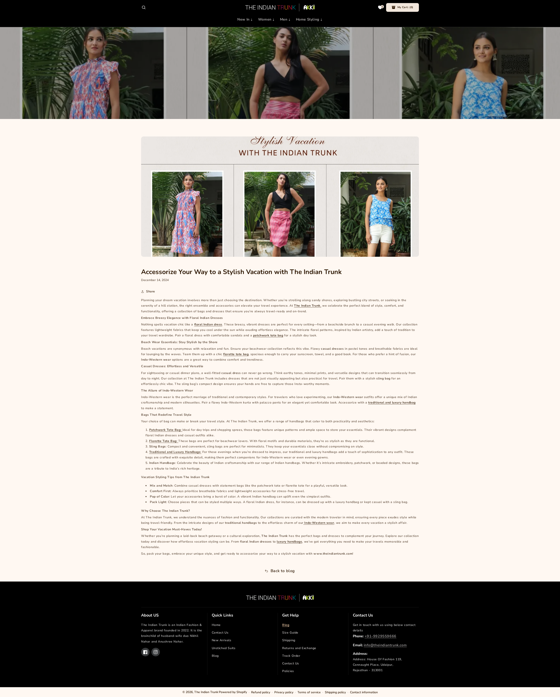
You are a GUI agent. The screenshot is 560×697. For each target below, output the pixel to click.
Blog (215, 656)
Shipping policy (335, 692)
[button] (143, 7)
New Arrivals (221, 640)
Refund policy (260, 692)
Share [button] (150, 291)
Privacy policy (283, 692)
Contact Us (220, 633)
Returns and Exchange (299, 648)
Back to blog (283, 570)
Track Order (291, 656)
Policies (288, 671)
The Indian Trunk (206, 692)
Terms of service (309, 692)
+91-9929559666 (380, 636)
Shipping (288, 640)
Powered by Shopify (233, 692)
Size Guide (290, 633)
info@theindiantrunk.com (385, 645)
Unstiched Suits (224, 648)
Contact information (364, 692)
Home (216, 625)
